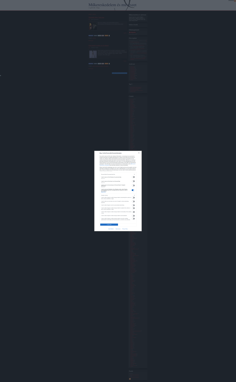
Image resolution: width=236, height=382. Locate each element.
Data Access (118, 228)
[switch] (133, 177)
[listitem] (118, 174)
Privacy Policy (125, 228)
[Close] (139, 153)
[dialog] (118, 191)
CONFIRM (109, 224)
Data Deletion (111, 228)
